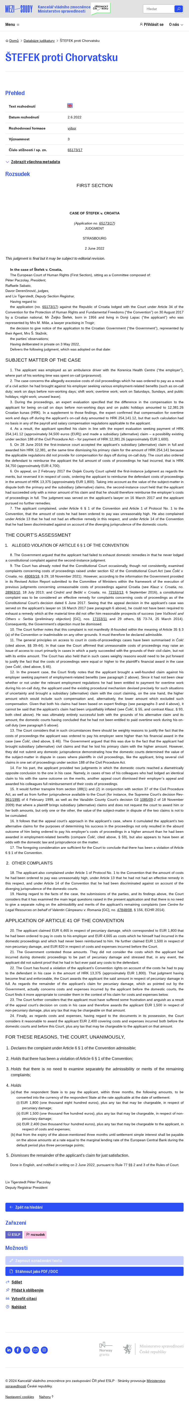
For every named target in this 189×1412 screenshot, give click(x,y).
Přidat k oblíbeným (28, 1290)
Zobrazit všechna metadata (35, 161)
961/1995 (12, 800)
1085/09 (146, 800)
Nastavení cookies (19, 1397)
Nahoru (45, 1397)
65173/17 (75, 150)
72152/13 (116, 592)
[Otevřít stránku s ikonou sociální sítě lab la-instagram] (44, 1350)
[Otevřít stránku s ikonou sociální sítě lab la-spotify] (26, 1350)
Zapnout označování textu (38, 1260)
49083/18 (32, 576)
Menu (10, 24)
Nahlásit (19, 1306)
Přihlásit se (154, 24)
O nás (174, 24)
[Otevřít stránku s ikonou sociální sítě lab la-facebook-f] (17, 1350)
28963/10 (12, 592)
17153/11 (100, 619)
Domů (14, 41)
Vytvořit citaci (24, 1298)
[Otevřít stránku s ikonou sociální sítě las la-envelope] (35, 1350)
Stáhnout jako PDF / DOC (36, 1271)
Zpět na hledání (29, 1206)
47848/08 (124, 910)
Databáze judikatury (39, 41)
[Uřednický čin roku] (100, 8)
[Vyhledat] (178, 9)
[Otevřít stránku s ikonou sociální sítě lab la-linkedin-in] (9, 1350)
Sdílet (17, 1282)
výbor (72, 128)
